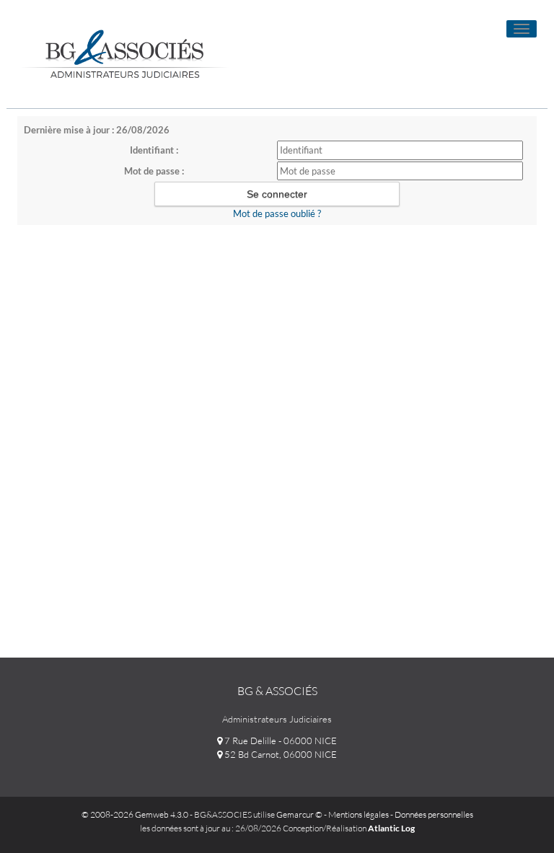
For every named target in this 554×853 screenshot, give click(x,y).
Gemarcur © (299, 814)
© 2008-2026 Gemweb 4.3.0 (135, 814)
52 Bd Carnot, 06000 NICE (279, 754)
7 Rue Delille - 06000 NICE (279, 740)
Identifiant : (154, 150)
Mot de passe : (154, 171)
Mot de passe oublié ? (277, 213)
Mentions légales (358, 814)
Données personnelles (434, 814)
